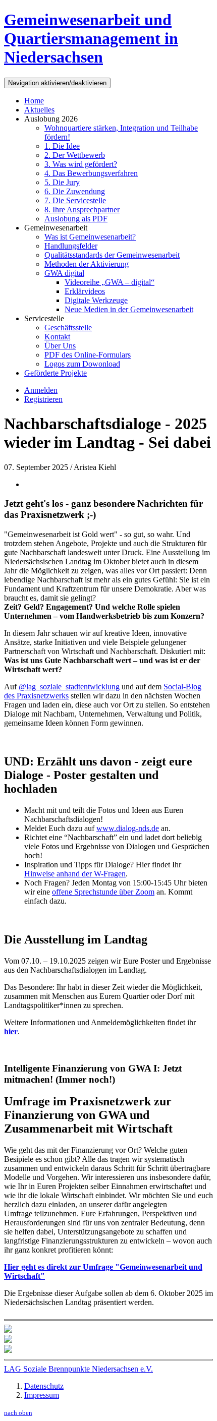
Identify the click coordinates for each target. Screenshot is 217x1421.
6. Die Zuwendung (74, 191)
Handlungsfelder (70, 246)
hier (11, 1031)
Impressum (41, 1395)
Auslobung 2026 (51, 118)
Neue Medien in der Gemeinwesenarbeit (129, 309)
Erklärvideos (85, 291)
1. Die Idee (62, 146)
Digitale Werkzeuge (96, 300)
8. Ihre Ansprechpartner (82, 209)
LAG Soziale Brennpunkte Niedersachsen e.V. (78, 1369)
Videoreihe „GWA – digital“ (109, 282)
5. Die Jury (62, 182)
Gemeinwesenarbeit (55, 227)
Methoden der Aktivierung (86, 264)
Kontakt (57, 336)
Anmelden (41, 390)
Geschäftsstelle (68, 327)
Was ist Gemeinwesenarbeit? (90, 236)
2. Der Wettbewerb (74, 155)
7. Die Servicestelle (75, 200)
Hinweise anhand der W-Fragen (75, 873)
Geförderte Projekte (55, 373)
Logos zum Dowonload (82, 364)
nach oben (18, 1412)
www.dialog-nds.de (127, 828)
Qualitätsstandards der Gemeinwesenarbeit (112, 255)
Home (34, 100)
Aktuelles (39, 109)
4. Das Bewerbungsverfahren (91, 173)
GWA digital (64, 273)
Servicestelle (44, 318)
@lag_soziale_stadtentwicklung (69, 686)
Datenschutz (44, 1386)
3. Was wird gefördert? (80, 164)
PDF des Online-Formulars (87, 354)
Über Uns (60, 345)
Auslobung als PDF (75, 218)
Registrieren (43, 399)
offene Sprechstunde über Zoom (103, 891)
